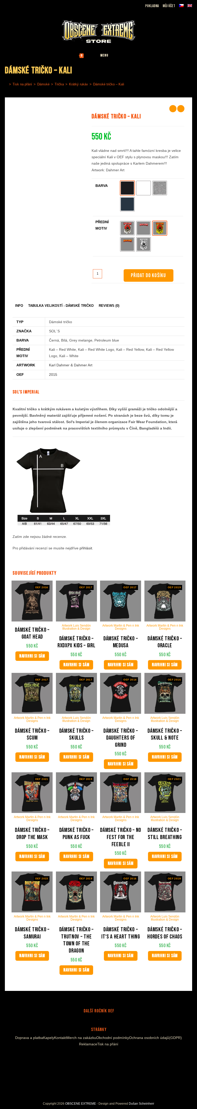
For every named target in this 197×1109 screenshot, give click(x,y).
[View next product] (180, 108)
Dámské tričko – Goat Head (32, 634)
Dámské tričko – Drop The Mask (32, 834)
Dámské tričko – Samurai (32, 933)
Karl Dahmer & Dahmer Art (70, 365)
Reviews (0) (109, 306)
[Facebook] (87, 1056)
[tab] (19, 306)
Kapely (48, 1038)
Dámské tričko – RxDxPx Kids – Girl (76, 642)
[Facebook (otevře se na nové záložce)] (14, 5)
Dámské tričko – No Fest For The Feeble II (120, 837)
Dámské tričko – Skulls (76, 735)
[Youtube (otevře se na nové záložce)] (25, 5)
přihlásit (86, 548)
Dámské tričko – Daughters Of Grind (120, 738)
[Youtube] (100, 1056)
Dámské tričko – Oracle (164, 642)
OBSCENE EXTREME (80, 1103)
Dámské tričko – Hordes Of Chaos (164, 933)
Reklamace (88, 1044)
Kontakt (60, 1038)
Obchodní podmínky (112, 1038)
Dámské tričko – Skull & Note (164, 735)
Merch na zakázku (81, 1038)
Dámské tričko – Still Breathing (164, 834)
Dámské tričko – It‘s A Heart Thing (120, 933)
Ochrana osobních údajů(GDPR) (155, 1038)
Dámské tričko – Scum (32, 735)
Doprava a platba (29, 1038)
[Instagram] (93, 1056)
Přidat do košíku (148, 275)
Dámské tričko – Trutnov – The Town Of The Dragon (76, 940)
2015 (53, 374)
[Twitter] (107, 1056)
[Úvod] (6, 84)
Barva (101, 186)
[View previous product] (172, 108)
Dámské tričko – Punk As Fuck (76, 834)
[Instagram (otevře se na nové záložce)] (20, 5)
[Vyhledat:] (121, 55)
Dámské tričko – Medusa (120, 642)
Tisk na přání (107, 1044)
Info (19, 306)
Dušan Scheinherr (141, 1103)
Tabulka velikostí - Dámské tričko (61, 306)
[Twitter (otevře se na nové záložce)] (32, 5)
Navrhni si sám (32, 656)
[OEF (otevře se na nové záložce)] (8, 5)
